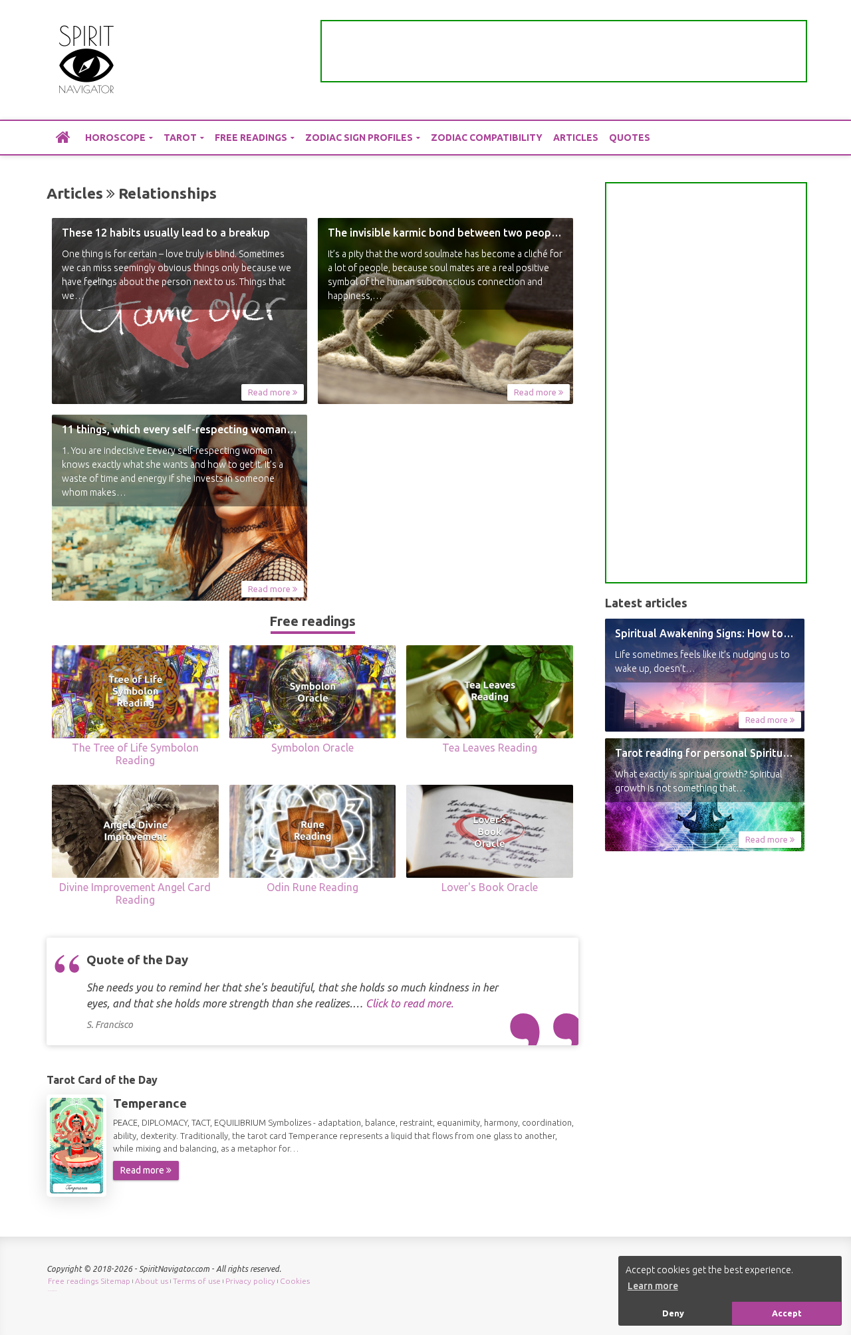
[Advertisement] (564, 51)
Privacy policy (250, 1281)
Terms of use (197, 1281)
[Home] (63, 137)
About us (151, 1281)
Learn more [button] (653, 1286)
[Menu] (794, 60)
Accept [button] (787, 1313)
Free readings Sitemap (89, 1281)
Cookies (295, 1281)
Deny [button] (673, 1313)
